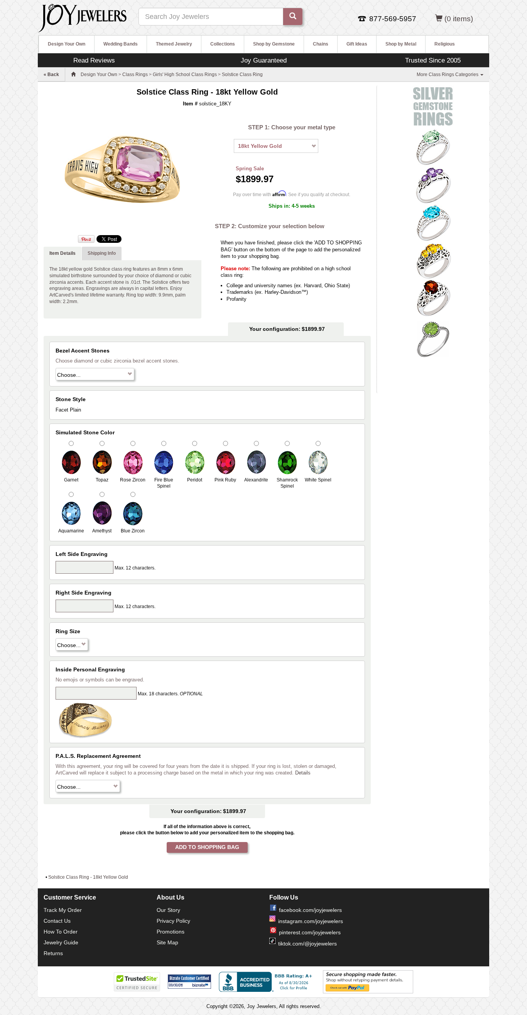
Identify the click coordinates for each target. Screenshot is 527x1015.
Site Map (167, 942)
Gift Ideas (356, 44)
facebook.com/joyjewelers (310, 910)
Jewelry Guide (61, 942)
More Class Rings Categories (448, 74)
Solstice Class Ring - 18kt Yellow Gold (88, 877)
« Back (51, 74)
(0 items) (458, 19)
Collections (222, 44)
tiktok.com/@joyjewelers (307, 943)
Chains (320, 44)
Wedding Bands (120, 44)
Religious (444, 44)
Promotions (170, 932)
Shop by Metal (400, 44)
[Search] (293, 16)
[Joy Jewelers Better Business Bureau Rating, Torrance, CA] (267, 982)
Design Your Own (66, 44)
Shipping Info (102, 253)
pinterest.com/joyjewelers (310, 932)
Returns (53, 953)
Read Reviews (94, 60)
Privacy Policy (173, 921)
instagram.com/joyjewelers (310, 921)
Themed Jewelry (174, 44)
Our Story (168, 910)
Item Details (62, 253)
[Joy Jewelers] (82, 17)
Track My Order (63, 910)
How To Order (61, 932)
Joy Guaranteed (264, 60)
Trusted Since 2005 (433, 60)
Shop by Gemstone (274, 44)
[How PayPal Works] (368, 981)
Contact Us (57, 921)
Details (303, 773)
